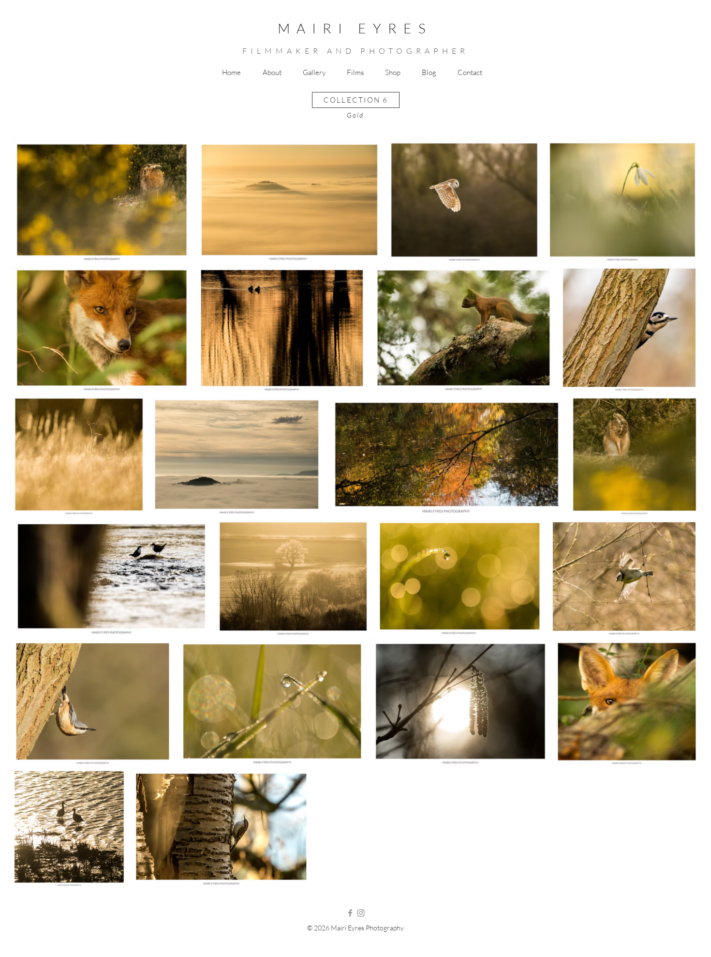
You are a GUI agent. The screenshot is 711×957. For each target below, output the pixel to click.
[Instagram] (361, 913)
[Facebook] (350, 913)
